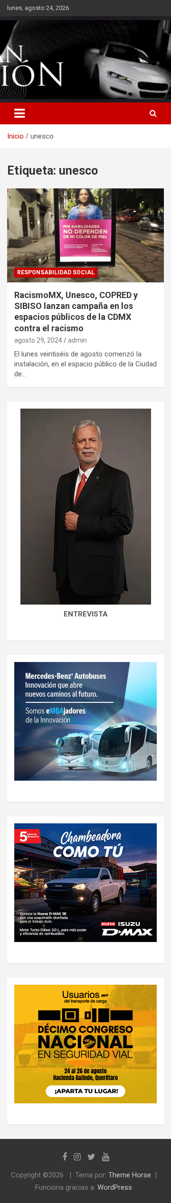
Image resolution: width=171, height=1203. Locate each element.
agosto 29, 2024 (38, 340)
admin (77, 340)
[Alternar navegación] (19, 113)
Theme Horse (129, 1175)
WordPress (114, 1187)
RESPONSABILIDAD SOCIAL (56, 272)
